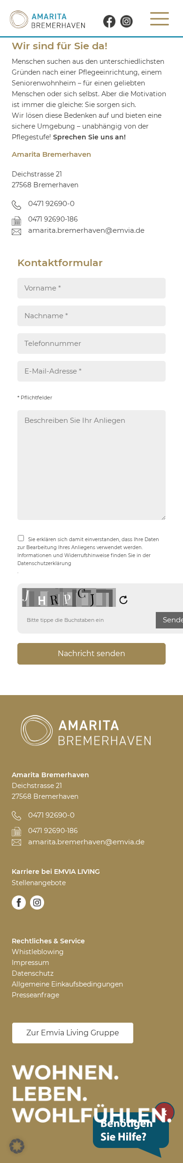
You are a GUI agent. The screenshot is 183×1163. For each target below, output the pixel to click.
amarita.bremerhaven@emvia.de (86, 230)
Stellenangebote (39, 883)
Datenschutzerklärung (44, 563)
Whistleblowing (38, 952)
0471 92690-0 (51, 203)
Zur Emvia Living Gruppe (72, 1032)
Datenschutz (32, 973)
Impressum (30, 962)
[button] (17, 1146)
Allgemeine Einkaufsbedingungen (67, 984)
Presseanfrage (35, 995)
